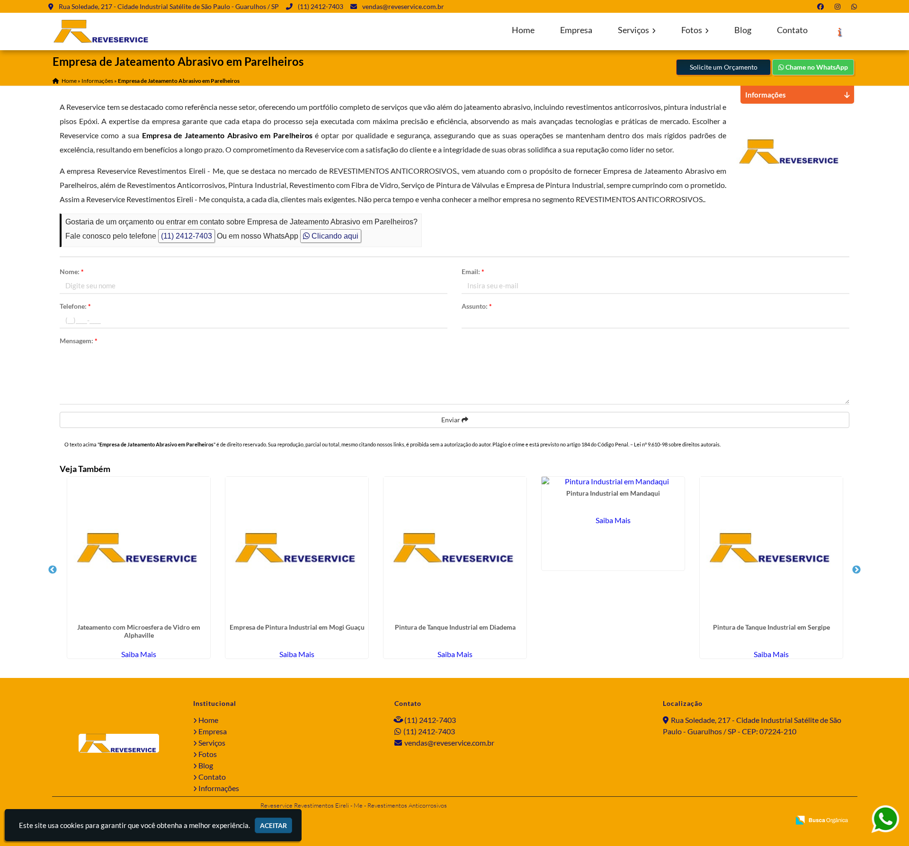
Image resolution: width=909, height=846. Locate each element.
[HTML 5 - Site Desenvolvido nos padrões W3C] (714, 821)
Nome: (72, 271)
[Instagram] (839, 6)
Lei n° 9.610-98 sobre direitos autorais (677, 444)
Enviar (451, 420)
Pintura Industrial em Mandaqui (613, 493)
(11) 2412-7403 (320, 6)
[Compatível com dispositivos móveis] (778, 821)
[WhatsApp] (856, 6)
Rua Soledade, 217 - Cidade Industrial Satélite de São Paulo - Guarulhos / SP (169, 6)
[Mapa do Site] (689, 821)
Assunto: (477, 306)
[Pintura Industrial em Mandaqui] (613, 481)
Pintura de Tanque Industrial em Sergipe (771, 627)
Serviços (634, 30)
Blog (742, 30)
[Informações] (839, 31)
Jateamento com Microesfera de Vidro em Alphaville (138, 631)
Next (856, 570)
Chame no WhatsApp (816, 67)
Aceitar (273, 825)
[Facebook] (822, 6)
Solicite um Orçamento (724, 67)
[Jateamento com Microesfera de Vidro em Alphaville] (138, 548)
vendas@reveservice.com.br (403, 6)
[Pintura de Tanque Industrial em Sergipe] (771, 548)
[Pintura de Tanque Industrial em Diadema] (454, 548)
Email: (473, 271)
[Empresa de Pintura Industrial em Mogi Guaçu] (296, 548)
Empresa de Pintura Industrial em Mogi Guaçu (297, 627)
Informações (218, 788)
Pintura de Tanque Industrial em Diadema (455, 627)
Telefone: (75, 306)
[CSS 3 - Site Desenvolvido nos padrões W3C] (746, 821)
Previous (52, 570)
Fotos (692, 30)
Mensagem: (79, 341)
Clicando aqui (334, 236)
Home (523, 30)
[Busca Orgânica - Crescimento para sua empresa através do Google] (821, 818)
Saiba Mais (138, 654)
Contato (792, 30)
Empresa (576, 30)
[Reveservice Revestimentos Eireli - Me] (119, 743)
